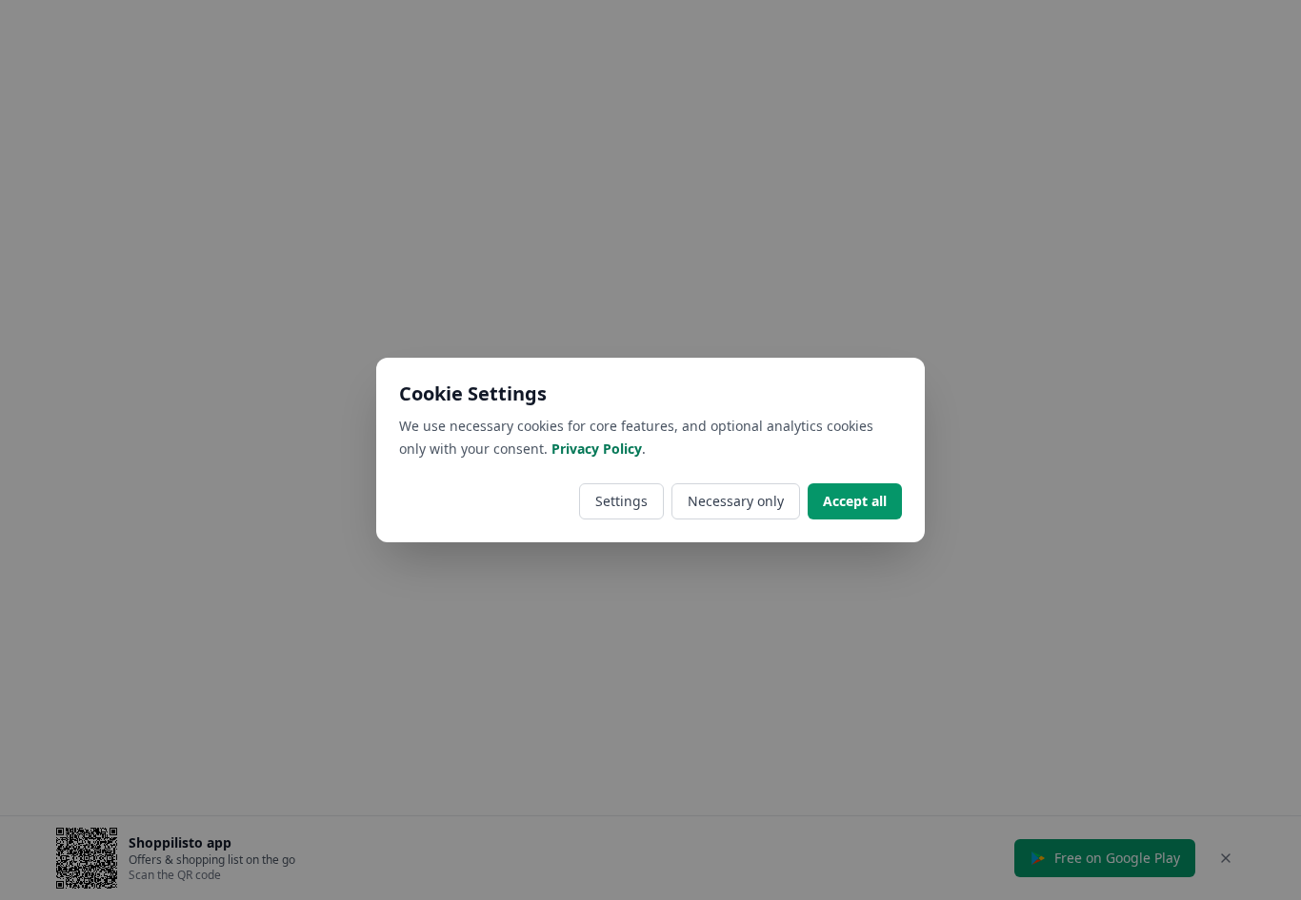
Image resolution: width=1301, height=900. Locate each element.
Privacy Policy (596, 449)
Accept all (855, 501)
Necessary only (736, 501)
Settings (621, 501)
